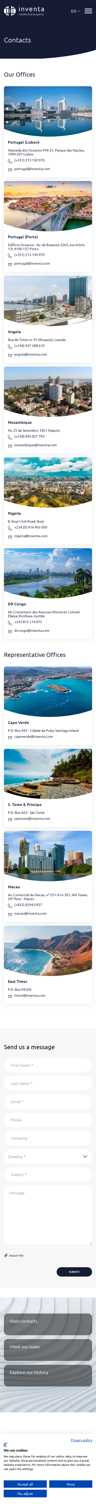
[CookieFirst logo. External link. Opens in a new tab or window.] (5, 1445)
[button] (76, 11)
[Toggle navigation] (88, 11)
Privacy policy (81, 1440)
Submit (74, 1272)
